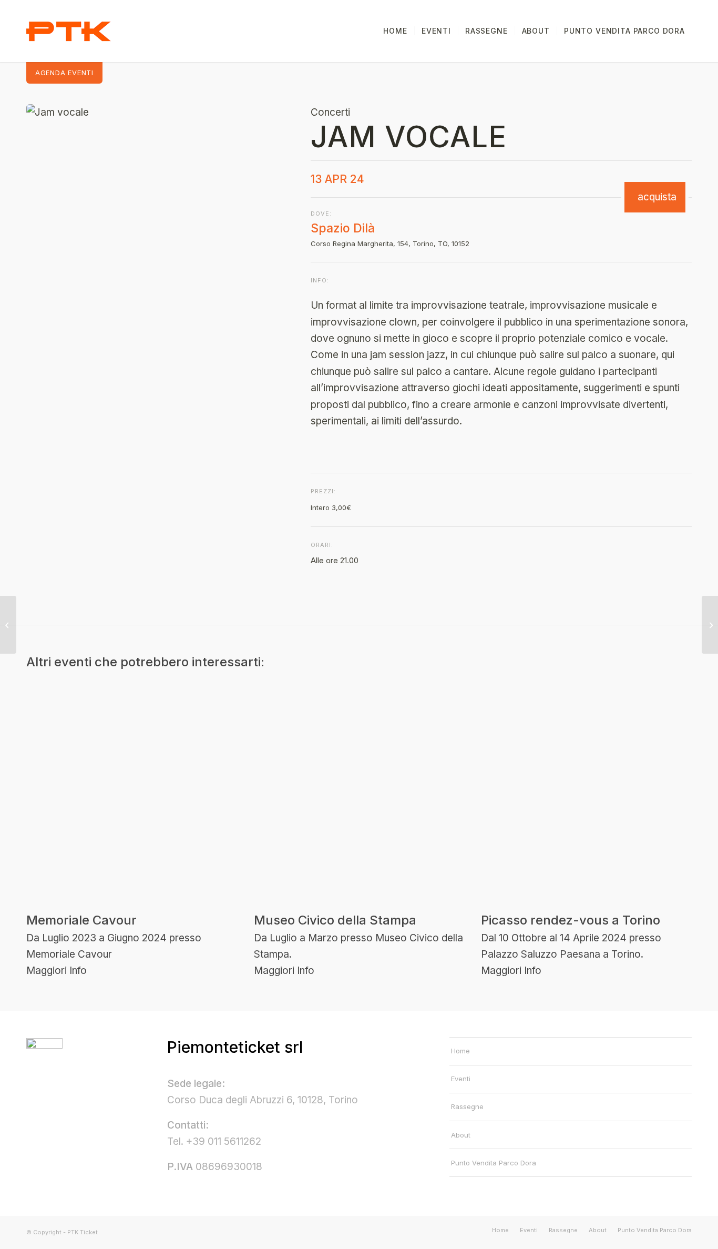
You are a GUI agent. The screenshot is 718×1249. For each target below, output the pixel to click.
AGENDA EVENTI (64, 72)
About (460, 1135)
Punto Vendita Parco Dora (493, 1163)
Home (460, 1051)
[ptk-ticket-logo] (69, 31)
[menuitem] (395, 31)
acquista (657, 197)
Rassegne (467, 1106)
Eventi (460, 1078)
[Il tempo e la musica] (710, 625)
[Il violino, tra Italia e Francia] (8, 625)
